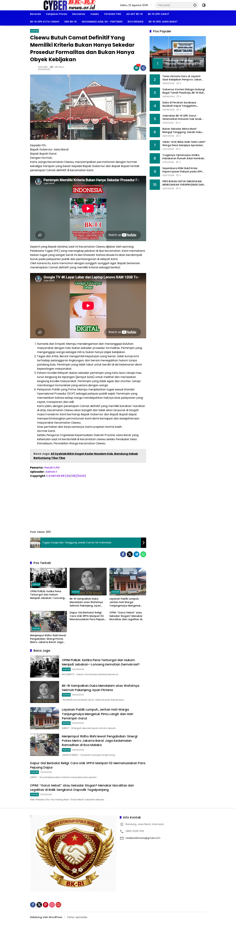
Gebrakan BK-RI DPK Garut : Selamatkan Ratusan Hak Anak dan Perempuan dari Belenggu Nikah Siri (181, 117)
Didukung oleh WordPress (46, 917)
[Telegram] (136, 554)
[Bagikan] (143, 68)
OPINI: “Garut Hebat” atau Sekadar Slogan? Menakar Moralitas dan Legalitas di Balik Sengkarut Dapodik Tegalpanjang (126, 616)
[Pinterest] (45, 905)
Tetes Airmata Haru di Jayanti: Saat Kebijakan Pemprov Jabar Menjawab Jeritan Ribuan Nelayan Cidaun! (183, 78)
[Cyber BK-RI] (69, 5)
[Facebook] (123, 554)
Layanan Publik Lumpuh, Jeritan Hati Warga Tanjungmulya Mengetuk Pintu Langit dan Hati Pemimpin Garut (124, 602)
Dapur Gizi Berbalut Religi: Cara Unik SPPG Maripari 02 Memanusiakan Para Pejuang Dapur (88, 616)
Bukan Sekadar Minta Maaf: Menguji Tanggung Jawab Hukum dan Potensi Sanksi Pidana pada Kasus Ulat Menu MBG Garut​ (183, 130)
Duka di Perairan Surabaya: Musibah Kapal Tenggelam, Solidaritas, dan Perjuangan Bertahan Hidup (179, 104)
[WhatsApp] (143, 554)
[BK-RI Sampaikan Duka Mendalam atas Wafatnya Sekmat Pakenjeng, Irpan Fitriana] (88, 581)
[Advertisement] (88, 505)
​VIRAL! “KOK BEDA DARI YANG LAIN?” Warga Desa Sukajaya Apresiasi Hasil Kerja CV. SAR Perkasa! (184, 143)
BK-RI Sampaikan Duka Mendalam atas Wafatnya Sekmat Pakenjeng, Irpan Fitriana (86, 602)
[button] (194, 5)
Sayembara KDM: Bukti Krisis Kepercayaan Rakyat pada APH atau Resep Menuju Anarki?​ (182, 169)
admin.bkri (43, 67)
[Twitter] (130, 554)
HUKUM (34, 30)
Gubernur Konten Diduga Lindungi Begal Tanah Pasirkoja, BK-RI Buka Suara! (183, 91)
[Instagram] (52, 905)
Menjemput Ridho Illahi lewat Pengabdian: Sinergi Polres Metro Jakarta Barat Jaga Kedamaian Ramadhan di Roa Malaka (48, 639)
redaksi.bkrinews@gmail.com (143, 838)
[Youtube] (58, 905)
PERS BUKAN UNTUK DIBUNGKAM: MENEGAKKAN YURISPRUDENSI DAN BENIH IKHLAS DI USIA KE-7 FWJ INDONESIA (183, 183)
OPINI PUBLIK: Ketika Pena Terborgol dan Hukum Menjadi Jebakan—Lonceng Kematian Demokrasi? (47, 595)
